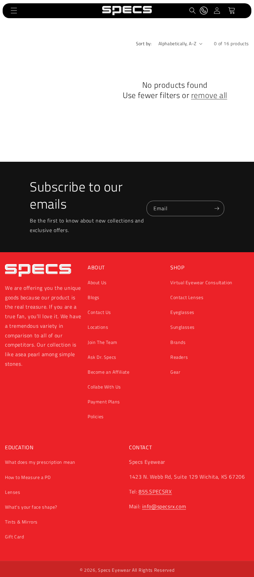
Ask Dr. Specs (102, 357)
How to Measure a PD (28, 477)
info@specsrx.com (164, 506)
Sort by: (144, 43)
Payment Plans (104, 401)
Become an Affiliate (108, 371)
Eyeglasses (182, 312)
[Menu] (14, 10)
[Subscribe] (216, 208)
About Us (97, 282)
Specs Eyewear (114, 569)
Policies (96, 416)
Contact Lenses (186, 297)
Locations (98, 326)
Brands (178, 342)
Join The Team (102, 342)
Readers (179, 357)
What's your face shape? (31, 506)
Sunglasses (182, 326)
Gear (175, 371)
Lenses (13, 492)
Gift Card (14, 536)
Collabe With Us (104, 386)
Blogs (94, 297)
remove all (209, 95)
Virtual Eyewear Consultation (201, 282)
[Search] (192, 10)
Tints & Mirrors (21, 521)
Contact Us (99, 312)
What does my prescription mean (40, 461)
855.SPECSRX (155, 491)
